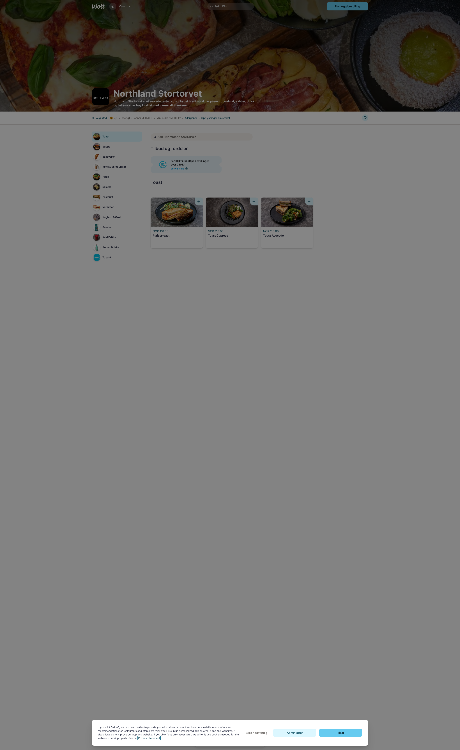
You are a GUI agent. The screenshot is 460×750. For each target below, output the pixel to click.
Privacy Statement (149, 738)
